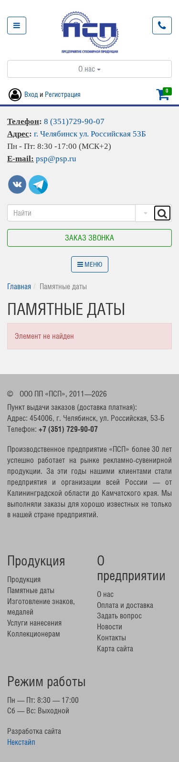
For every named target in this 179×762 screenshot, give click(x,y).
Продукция (24, 579)
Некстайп (21, 742)
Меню (92, 264)
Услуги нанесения (34, 622)
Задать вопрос (119, 615)
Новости (109, 626)
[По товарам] (144, 213)
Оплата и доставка (125, 605)
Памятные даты (30, 590)
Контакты (111, 637)
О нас (87, 68)
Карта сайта (115, 648)
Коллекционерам (33, 633)
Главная (19, 286)
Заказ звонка (89, 237)
